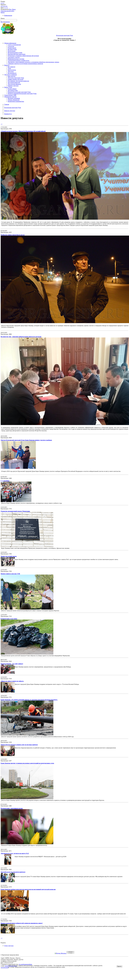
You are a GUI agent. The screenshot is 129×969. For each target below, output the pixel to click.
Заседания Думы (13, 90)
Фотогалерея (11, 51)
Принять (119, 966)
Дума (9, 68)
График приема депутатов (15, 79)
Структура (11, 46)
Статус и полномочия (14, 44)
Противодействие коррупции (16, 54)
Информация (8, 15)
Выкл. (14, 9)
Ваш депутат (11, 76)
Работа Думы (8, 87)
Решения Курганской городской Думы (19, 92)
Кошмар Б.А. (8, 114)
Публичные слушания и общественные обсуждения (23, 55)
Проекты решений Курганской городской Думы (22, 93)
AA (2, 6)
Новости (6, 65)
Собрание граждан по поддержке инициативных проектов (25, 63)
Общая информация (10, 43)
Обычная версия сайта (7, 11)
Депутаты (11, 71)
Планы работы (12, 89)
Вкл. (10, 9)
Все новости (11, 66)
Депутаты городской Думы (16, 78)
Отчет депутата (8, 945)
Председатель (12, 70)
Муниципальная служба (15, 52)
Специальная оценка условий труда (18, 60)
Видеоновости (12, 73)
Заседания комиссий (14, 82)
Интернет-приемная (14, 98)
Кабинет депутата (13, 85)
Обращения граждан (10, 96)
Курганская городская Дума (12, 107)
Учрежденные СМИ (10, 95)
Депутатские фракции (14, 84)
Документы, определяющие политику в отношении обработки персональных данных (33, 62)
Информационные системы (16, 59)
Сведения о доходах (14, 57)
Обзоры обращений (13, 100)
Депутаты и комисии (10, 74)
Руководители (12, 48)
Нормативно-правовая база (16, 101)
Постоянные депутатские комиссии (18, 81)
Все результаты (5, 22)
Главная (6, 104)
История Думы (12, 49)
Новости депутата (9, 110)
